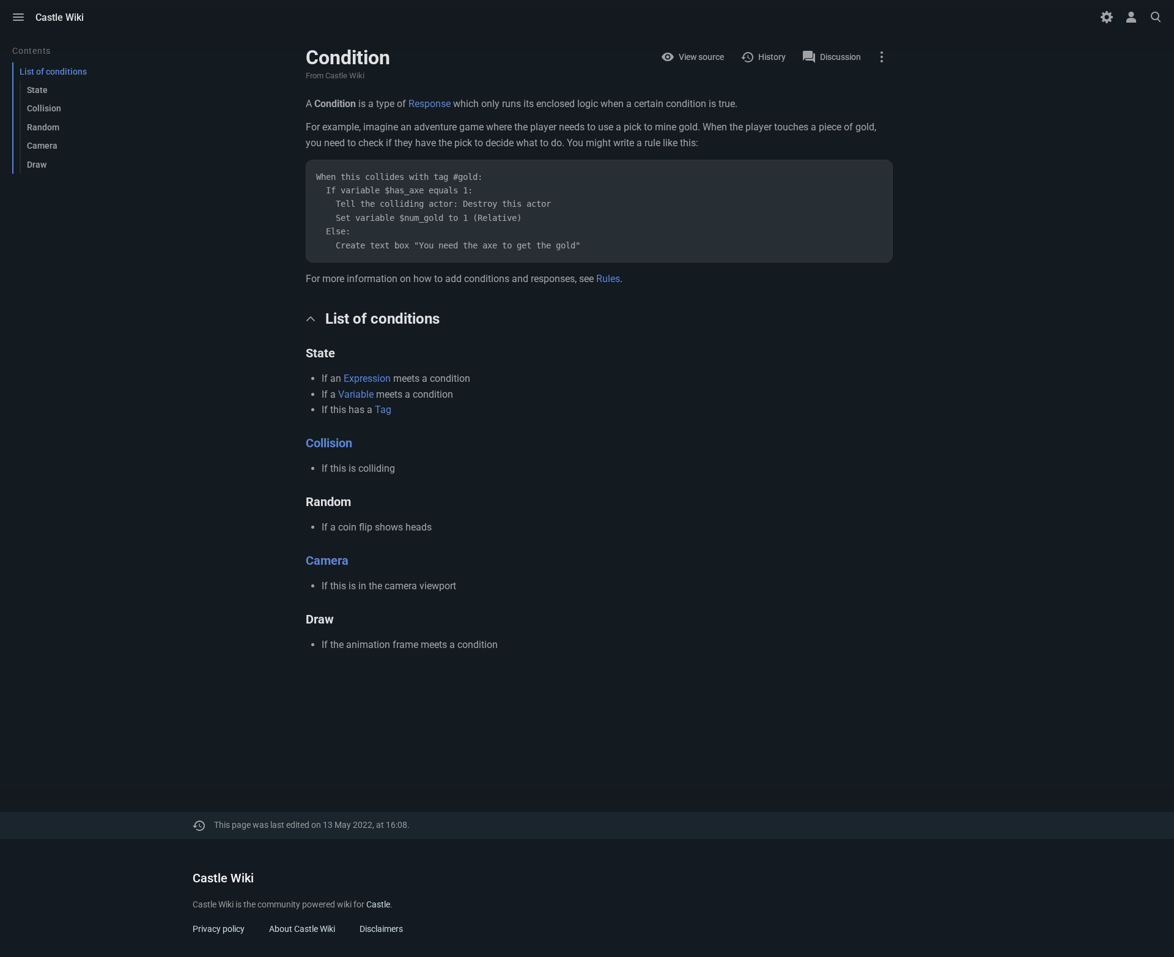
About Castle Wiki (302, 929)
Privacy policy (219, 929)
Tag (383, 409)
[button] (18, 17)
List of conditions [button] (382, 318)
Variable (356, 394)
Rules (608, 279)
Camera (327, 560)
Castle (378, 904)
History (772, 57)
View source (701, 57)
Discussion (840, 57)
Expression (367, 378)
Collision (329, 443)
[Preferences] (1107, 17)
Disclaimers (381, 929)
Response (429, 104)
